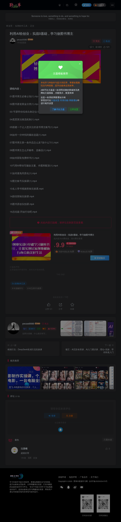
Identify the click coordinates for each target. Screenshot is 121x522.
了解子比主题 (58, 109)
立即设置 (74, 109)
